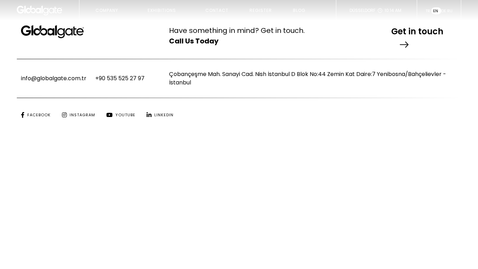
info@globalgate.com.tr (53, 78)
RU (449, 11)
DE (444, 11)
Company (107, 10)
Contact (217, 10)
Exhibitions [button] (162, 10)
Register (260, 10)
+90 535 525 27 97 (120, 78)
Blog (299, 10)
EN (436, 11)
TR (428, 11)
